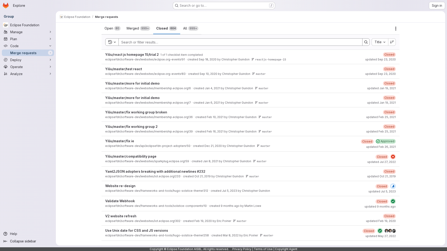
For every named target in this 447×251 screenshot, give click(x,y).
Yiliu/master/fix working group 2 (131, 127)
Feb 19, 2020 (203, 221)
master (261, 74)
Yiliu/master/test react (123, 69)
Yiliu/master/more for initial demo (132, 83)
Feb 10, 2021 (215, 117)
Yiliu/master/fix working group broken (136, 112)
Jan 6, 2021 (212, 102)
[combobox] (380, 42)
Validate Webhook (120, 201)
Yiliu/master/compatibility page (130, 156)
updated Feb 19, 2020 (381, 221)
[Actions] (396, 28)
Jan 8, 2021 (210, 161)
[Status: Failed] (393, 156)
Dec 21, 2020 (213, 146)
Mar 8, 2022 (231, 235)
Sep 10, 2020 (208, 74)
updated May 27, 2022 (381, 236)
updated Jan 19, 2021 (381, 88)
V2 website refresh (120, 216)
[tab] (113, 28)
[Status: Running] (393, 186)
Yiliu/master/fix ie (119, 141)
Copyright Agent (286, 249)
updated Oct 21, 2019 (381, 176)
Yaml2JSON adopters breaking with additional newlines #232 (155, 171)
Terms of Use (263, 249)
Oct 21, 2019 (202, 176)
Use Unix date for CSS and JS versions (136, 230)
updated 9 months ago (380, 206)
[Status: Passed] (393, 201)
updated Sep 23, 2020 (380, 59)
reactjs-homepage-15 (270, 59)
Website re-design (120, 186)
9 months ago (230, 206)
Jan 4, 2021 (212, 88)
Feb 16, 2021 (215, 131)
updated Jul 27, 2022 (381, 162)
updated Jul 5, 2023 (382, 191)
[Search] (366, 42)
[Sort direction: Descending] (392, 42)
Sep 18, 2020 (208, 59)
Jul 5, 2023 (229, 190)
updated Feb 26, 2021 (381, 147)
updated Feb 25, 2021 (381, 117)
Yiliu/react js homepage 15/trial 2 (132, 54)
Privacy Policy (241, 249)
